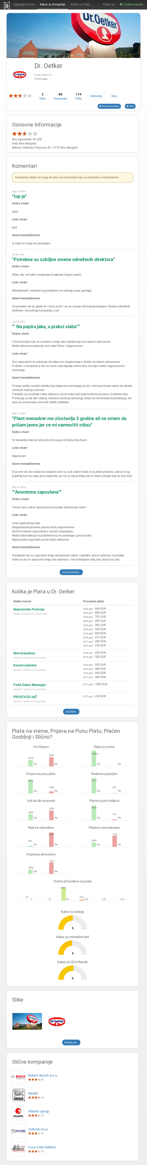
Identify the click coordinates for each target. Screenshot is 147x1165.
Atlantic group (38, 1111)
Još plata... (71, 711)
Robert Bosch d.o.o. (43, 1075)
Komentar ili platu (110, 106)
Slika (131, 106)
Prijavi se (108, 4)
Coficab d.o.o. (38, 1129)
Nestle (33, 1093)
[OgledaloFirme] (6, 4)
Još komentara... (71, 572)
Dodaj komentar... (133, 4)
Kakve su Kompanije (52, 4)
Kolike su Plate (80, 4)
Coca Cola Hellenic (42, 1147)
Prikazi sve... (71, 1042)
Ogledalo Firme (24, 4)
